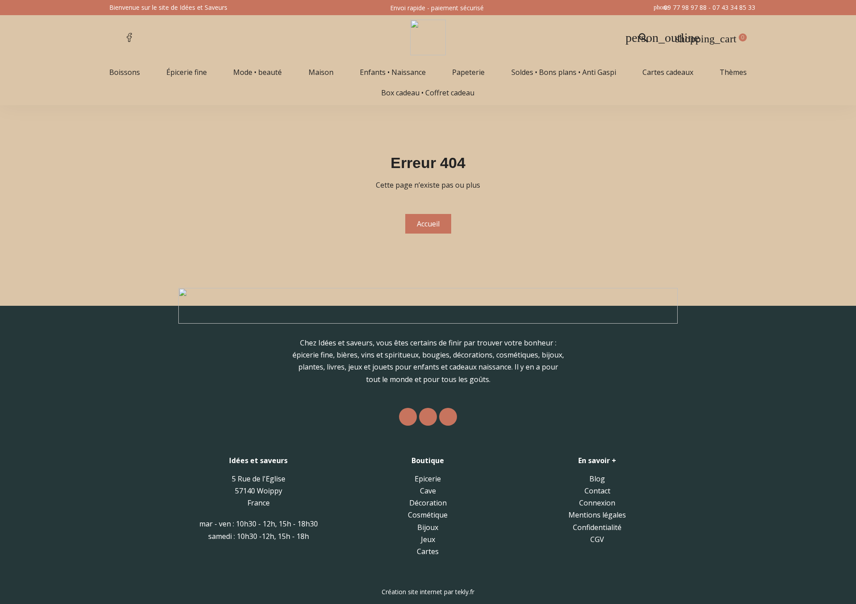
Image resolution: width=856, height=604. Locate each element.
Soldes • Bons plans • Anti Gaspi (563, 72)
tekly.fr (464, 592)
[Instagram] (408, 417)
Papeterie (468, 72)
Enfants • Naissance (393, 72)
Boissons (124, 72)
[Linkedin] (448, 417)
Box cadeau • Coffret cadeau (427, 93)
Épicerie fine (186, 72)
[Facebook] (428, 417)
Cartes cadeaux (667, 72)
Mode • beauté (257, 72)
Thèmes (733, 72)
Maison (321, 72)
